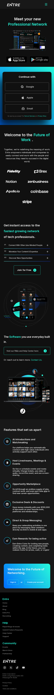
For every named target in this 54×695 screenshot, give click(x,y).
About (5, 606)
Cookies (5, 685)
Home (5, 603)
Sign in (13, 582)
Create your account (35, 582)
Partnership (7, 654)
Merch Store (7, 650)
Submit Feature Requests (13, 630)
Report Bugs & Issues (11, 627)
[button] (13, 4)
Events (5, 647)
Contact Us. (36, 360)
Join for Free (24, 270)
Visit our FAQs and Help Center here (22, 351)
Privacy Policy (42, 116)
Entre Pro (6, 613)
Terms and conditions (9, 688)
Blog (4, 609)
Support (6, 636)
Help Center (7, 633)
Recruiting (7, 616)
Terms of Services (29, 116)
